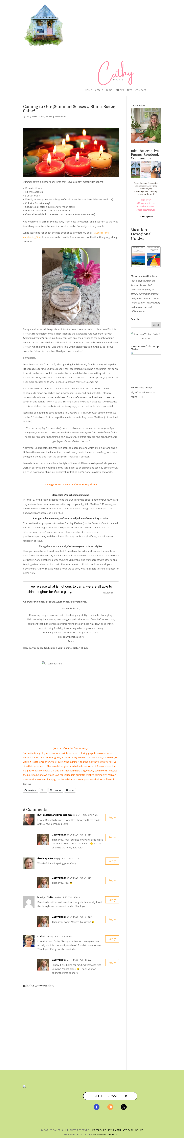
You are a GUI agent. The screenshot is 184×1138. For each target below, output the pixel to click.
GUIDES (120, 90)
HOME (88, 90)
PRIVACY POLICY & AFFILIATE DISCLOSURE (117, 1130)
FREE (129, 90)
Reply (112, 817)
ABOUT (99, 90)
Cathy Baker (31, 116)
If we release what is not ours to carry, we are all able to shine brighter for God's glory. (69, 589)
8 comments (60, 116)
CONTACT (140, 90)
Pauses (49, 116)
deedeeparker (45, 858)
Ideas (41, 116)
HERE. (141, 396)
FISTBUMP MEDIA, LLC (106, 1134)
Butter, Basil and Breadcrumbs (54, 814)
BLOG (109, 90)
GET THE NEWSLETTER (110, 1096)
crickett (42, 936)
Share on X (108, 593)
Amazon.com (140, 307)
